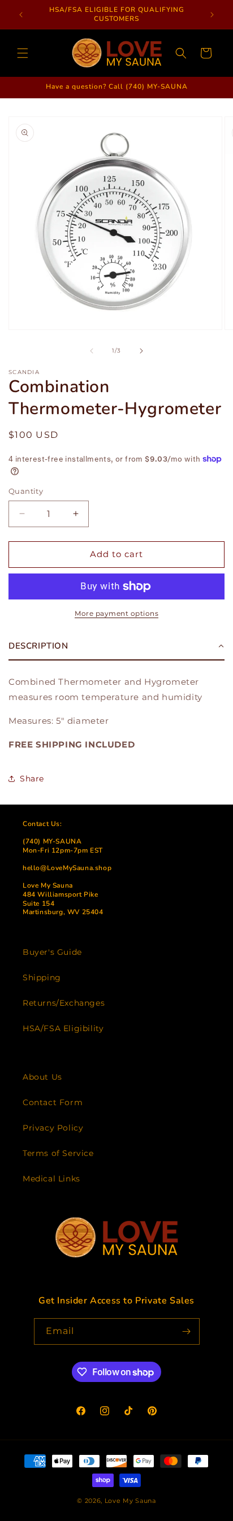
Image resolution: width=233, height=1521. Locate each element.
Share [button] (32, 778)
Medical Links (51, 1179)
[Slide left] (91, 350)
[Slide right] (141, 350)
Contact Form (53, 1102)
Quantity (25, 491)
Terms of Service (58, 1153)
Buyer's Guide (52, 952)
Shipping (42, 977)
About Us (42, 1077)
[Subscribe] (186, 1331)
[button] (22, 53)
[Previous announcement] (20, 14)
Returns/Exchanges (64, 1003)
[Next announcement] (212, 14)
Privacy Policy (53, 1128)
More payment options (116, 613)
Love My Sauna (130, 1501)
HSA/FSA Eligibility (63, 1028)
